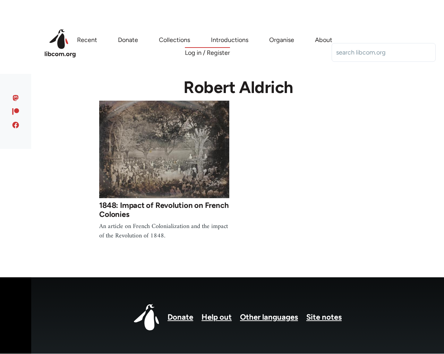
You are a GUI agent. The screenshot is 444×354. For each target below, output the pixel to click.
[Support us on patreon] (15, 111)
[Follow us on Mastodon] (15, 98)
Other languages (269, 317)
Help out (217, 317)
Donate (180, 317)
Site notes (324, 317)
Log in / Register (207, 53)
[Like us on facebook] (15, 125)
